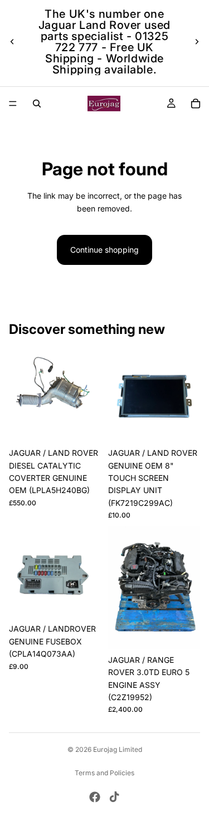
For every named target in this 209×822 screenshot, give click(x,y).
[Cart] (195, 103)
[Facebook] (94, 797)
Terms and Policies (104, 773)
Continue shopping (104, 249)
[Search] (37, 103)
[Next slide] (196, 41)
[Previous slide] (12, 41)
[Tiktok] (114, 797)
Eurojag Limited (117, 749)
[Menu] (13, 103)
